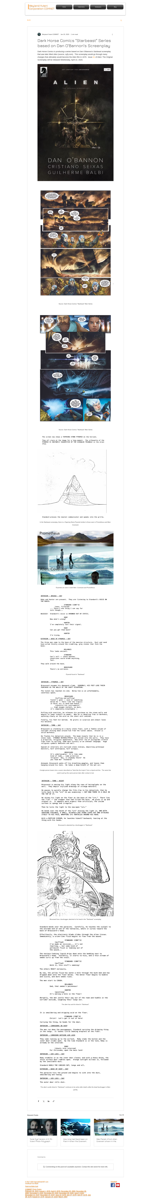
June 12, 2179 (60, 1195)
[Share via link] (54, 1101)
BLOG (29, 20)
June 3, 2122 (79, 1193)
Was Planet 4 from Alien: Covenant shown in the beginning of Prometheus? (107, 1140)
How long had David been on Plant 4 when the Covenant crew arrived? (75, 1140)
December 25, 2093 (68, 1191)
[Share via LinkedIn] (49, 1101)
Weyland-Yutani (38, 5)
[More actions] (112, 34)
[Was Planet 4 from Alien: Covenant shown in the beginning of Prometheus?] (109, 1127)
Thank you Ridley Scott (31, 1186)
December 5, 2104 (36, 1193)
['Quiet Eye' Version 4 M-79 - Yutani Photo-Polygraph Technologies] (42, 1127)
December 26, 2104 (66, 1193)
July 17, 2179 (71, 1195)
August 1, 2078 (44, 1191)
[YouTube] (118, 1185)
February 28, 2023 (32, 1191)
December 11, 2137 (32, 1195)
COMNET (28, 1189)
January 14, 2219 (51, 1197)
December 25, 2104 (51, 1193)
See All (121, 1115)
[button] (121, 20)
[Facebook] (113, 1185)
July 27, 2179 (82, 1195)
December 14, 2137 (47, 1195)
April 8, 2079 (55, 1191)
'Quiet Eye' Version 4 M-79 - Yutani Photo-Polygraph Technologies (41, 1140)
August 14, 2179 (38, 1197)
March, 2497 (62, 1197)
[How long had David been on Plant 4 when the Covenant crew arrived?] (75, 1127)
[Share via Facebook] (38, 1101)
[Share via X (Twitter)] (43, 1101)
